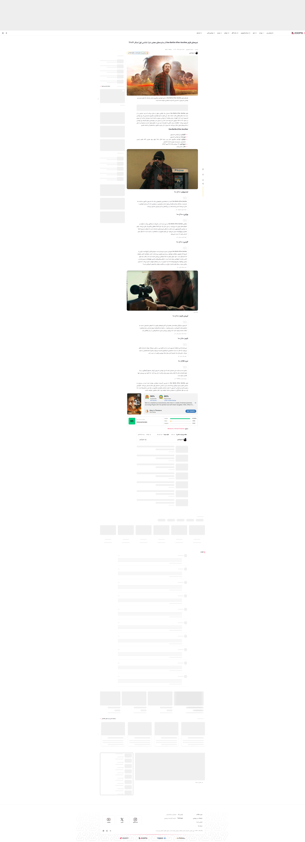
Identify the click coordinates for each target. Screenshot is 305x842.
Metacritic (170, 429)
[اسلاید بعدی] (98, 99)
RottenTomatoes (180, 429)
